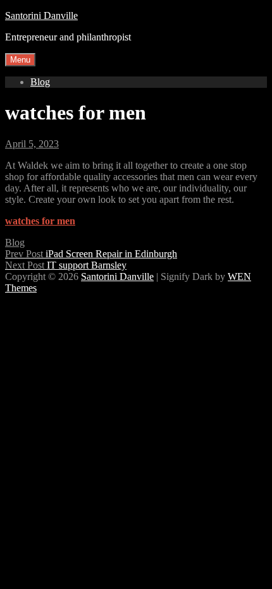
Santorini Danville (41, 15)
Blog (40, 81)
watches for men (40, 221)
